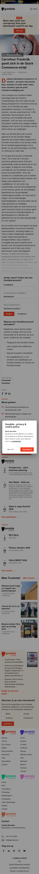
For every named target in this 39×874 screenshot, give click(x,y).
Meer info (10, 449)
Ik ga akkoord (27, 449)
